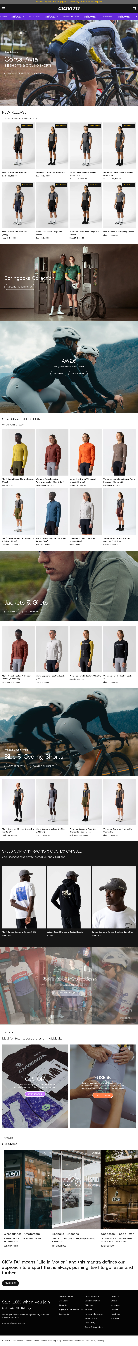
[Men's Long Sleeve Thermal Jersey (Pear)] (18, 452)
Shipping (89, 1305)
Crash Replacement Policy (73, 1341)
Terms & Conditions (94, 1327)
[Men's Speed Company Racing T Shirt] (24, 897)
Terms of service (32, 1341)
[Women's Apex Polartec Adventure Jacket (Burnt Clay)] (52, 452)
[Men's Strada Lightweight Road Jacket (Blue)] (52, 511)
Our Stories (64, 1300)
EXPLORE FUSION (103, 1095)
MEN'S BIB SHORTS (16, 766)
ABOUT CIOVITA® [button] (66, 1297)
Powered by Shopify (95, 1341)
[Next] (133, 861)
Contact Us (64, 1314)
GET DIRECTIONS (11, 1245)
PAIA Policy (90, 1322)
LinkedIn (114, 1309)
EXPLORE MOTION (69, 993)
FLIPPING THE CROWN (42, 16)
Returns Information (94, 1314)
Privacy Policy (91, 1318)
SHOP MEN (58, 373)
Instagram (115, 1305)
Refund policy (54, 1341)
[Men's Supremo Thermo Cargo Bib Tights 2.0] (18, 802)
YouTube (115, 1318)
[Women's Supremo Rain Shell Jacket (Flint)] (86, 511)
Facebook (115, 1314)
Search (20, 1341)
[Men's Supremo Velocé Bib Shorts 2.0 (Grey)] (52, 802)
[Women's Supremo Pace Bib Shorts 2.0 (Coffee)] (119, 511)
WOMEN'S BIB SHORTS (43, 766)
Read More (10, 1282)
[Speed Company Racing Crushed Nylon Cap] (114, 897)
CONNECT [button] (115, 1297)
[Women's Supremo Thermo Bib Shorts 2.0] (119, 802)
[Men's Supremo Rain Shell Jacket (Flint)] (52, 649)
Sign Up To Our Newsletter (71, 1309)
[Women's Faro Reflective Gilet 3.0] (86, 649)
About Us (63, 1305)
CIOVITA (7, 1341)
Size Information (92, 1300)
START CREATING (35, 1094)
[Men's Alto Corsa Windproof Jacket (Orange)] (86, 452)
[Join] (49, 1323)
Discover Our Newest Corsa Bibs (25, 73)
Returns (88, 1309)
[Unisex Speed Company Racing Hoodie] (69, 897)
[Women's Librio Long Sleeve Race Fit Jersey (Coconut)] (119, 452)
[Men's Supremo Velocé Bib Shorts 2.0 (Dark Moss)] (18, 511)
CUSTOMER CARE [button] (92, 1297)
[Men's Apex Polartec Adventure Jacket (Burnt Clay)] (18, 649)
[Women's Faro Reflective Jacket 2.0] (119, 649)
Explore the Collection (20, 287)
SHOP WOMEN (77, 373)
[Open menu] (6, 8)
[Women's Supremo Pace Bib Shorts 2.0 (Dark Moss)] (86, 802)
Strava (114, 1300)
